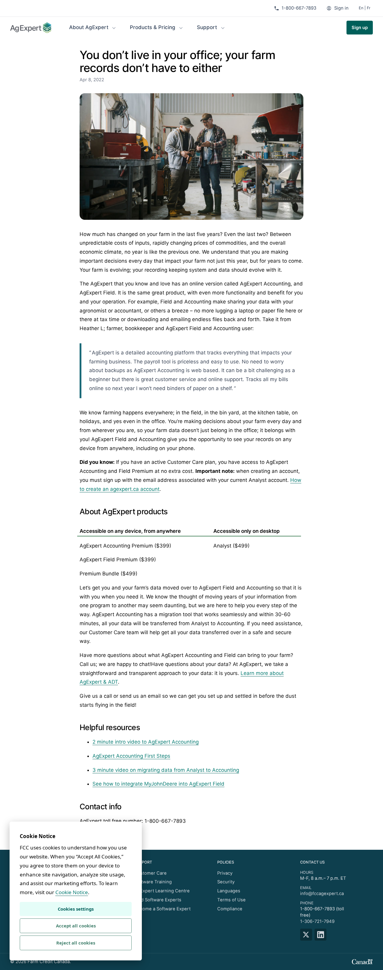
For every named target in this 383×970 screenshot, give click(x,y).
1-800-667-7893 (299, 8)
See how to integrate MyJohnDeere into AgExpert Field (158, 784)
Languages (228, 891)
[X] (307, 935)
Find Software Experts (157, 900)
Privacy (224, 873)
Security (226, 882)
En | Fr (364, 8)
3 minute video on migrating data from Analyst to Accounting (165, 770)
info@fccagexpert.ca (322, 893)
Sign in (341, 8)
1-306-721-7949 (317, 921)
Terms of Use (231, 900)
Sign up (360, 27)
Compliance (229, 909)
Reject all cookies (75, 943)
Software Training (153, 882)
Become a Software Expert (162, 909)
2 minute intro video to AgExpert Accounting (145, 742)
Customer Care (150, 873)
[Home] (30, 27)
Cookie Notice (71, 892)
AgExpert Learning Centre (162, 891)
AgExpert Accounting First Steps (131, 756)
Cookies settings (76, 909)
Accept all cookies (76, 926)
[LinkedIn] (321, 935)
